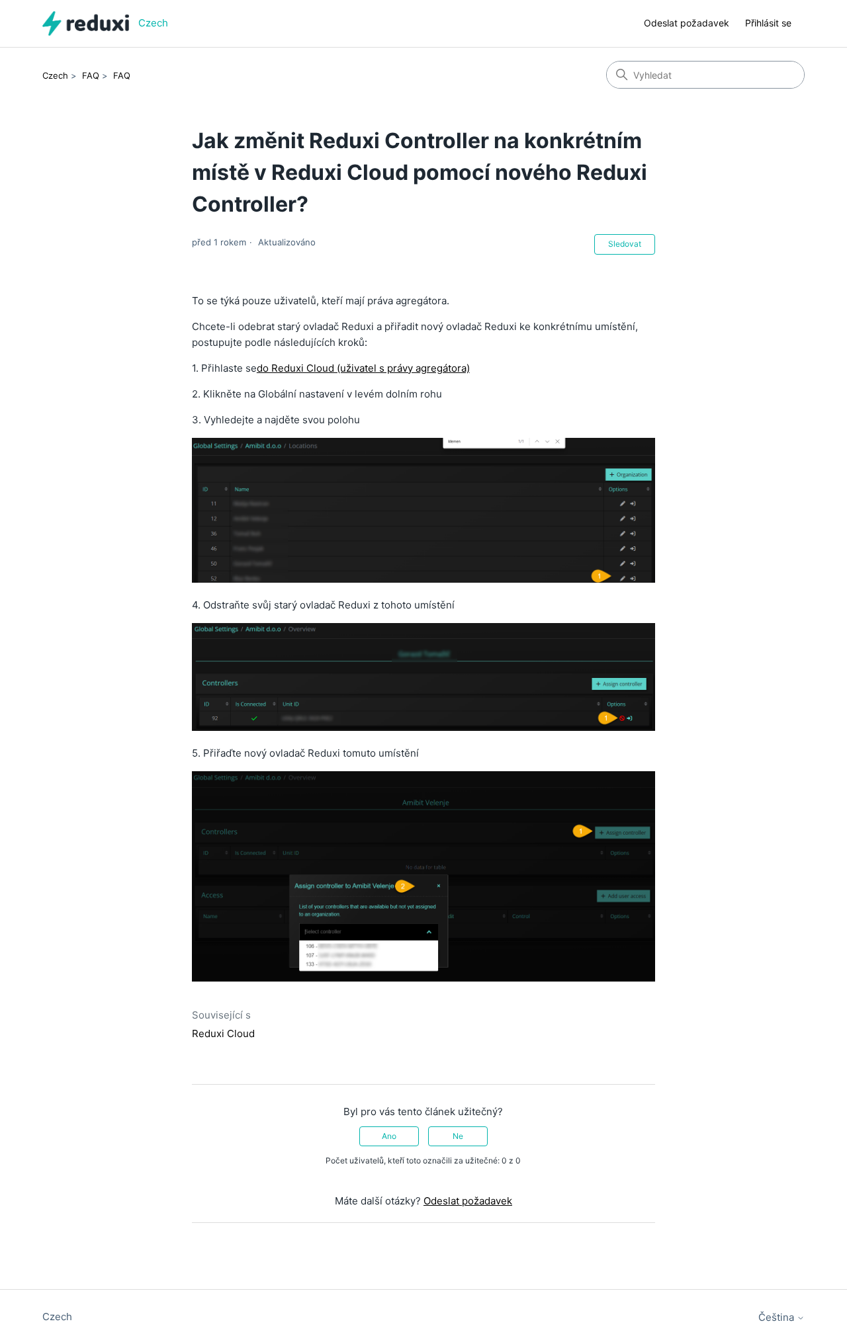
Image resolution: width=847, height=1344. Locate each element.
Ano (389, 1136)
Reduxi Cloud (223, 1033)
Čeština (777, 1317)
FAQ (90, 75)
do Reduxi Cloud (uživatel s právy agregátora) (363, 368)
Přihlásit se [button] (768, 22)
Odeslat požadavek (686, 22)
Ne (458, 1136)
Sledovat (624, 244)
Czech (55, 75)
